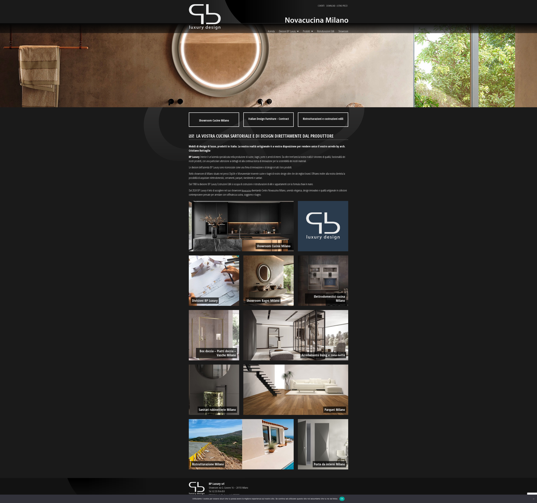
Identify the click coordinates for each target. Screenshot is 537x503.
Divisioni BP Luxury (287, 31)
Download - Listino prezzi (337, 5)
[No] (533, 498)
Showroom (343, 31)
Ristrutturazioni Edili (325, 31)
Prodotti (306, 31)
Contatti (321, 5)
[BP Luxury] (205, 16)
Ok (342, 499)
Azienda (271, 31)
